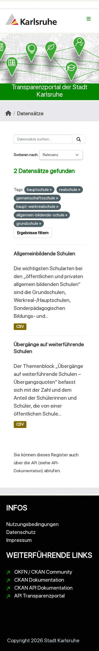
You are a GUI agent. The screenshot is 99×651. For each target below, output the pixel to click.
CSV (20, 326)
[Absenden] (78, 139)
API (34, 462)
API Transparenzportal (39, 595)
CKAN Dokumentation (39, 580)
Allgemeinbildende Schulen (44, 253)
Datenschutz (21, 532)
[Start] (8, 113)
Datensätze (30, 113)
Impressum (19, 540)
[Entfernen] (51, 190)
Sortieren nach (25, 155)
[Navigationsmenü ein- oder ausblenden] (88, 18)
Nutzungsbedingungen (32, 524)
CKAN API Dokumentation (43, 588)
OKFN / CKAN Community (43, 572)
